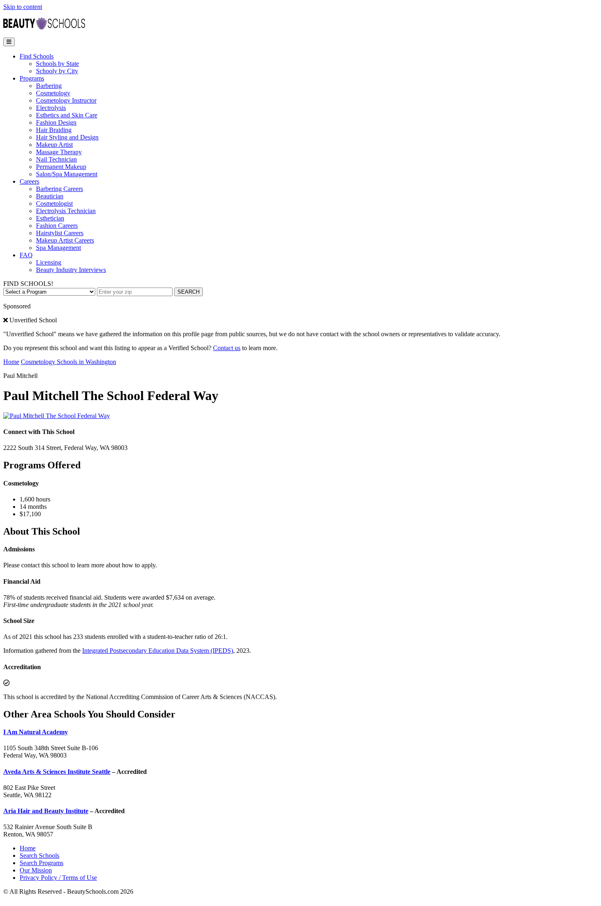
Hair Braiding (54, 129)
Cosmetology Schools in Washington (68, 361)
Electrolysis (51, 107)
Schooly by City (57, 70)
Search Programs (41, 862)
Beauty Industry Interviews (71, 269)
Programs (32, 78)
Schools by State (57, 63)
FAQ (26, 255)
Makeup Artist (54, 144)
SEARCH (188, 292)
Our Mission (36, 870)
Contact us (226, 347)
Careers (29, 181)
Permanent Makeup (61, 166)
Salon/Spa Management (66, 174)
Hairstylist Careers (59, 232)
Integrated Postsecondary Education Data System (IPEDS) (157, 650)
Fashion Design (56, 122)
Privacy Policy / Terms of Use (58, 877)
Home (11, 361)
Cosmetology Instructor (66, 100)
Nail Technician (56, 159)
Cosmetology (53, 93)
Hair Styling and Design (67, 137)
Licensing (48, 262)
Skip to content (22, 6)
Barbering (49, 85)
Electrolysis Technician (66, 210)
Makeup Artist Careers (65, 240)
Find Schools (37, 56)
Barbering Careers (59, 188)
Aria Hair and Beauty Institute (45, 810)
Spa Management (58, 247)
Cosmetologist (54, 203)
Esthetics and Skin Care (66, 115)
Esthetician (50, 218)
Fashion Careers (57, 225)
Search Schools (39, 855)
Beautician (49, 196)
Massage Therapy (59, 151)
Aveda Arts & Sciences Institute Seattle (56, 771)
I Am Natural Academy (35, 731)
